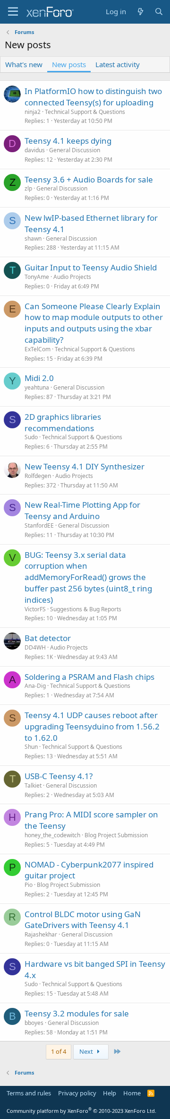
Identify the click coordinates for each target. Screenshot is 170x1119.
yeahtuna (37, 387)
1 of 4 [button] (58, 1051)
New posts (69, 64)
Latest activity (117, 64)
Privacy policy (77, 1093)
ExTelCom (38, 349)
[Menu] (13, 12)
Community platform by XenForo (81, 1110)
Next (86, 1051)
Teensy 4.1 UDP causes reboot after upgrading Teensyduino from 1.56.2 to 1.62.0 (92, 726)
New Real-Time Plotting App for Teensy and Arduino (82, 510)
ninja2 (33, 112)
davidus (35, 150)
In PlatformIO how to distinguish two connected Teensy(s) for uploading (93, 97)
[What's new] (140, 11)
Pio (29, 885)
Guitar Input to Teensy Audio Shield (91, 267)
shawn (33, 238)
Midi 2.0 (39, 378)
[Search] (159, 11)
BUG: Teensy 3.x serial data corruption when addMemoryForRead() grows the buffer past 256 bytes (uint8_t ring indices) (88, 577)
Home (132, 1093)
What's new (23, 64)
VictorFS (35, 609)
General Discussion (74, 150)
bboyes (34, 1023)
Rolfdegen (38, 476)
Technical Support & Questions (85, 112)
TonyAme (37, 277)
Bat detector (48, 638)
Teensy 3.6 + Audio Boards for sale (89, 179)
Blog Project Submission (116, 835)
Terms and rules (29, 1093)
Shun (31, 747)
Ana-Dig (35, 686)
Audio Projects (72, 277)
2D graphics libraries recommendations (63, 422)
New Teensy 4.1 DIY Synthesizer (84, 466)
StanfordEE (39, 525)
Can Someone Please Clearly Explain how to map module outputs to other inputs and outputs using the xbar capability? (94, 323)
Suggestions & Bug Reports (85, 609)
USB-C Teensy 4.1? (59, 776)
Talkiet (33, 785)
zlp (28, 188)
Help (109, 1093)
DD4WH (35, 647)
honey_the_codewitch (52, 835)
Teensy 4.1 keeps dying (68, 140)
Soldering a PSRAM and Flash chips (89, 676)
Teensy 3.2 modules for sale (77, 1013)
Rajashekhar (41, 934)
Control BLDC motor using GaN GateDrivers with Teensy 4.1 (83, 920)
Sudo (31, 437)
